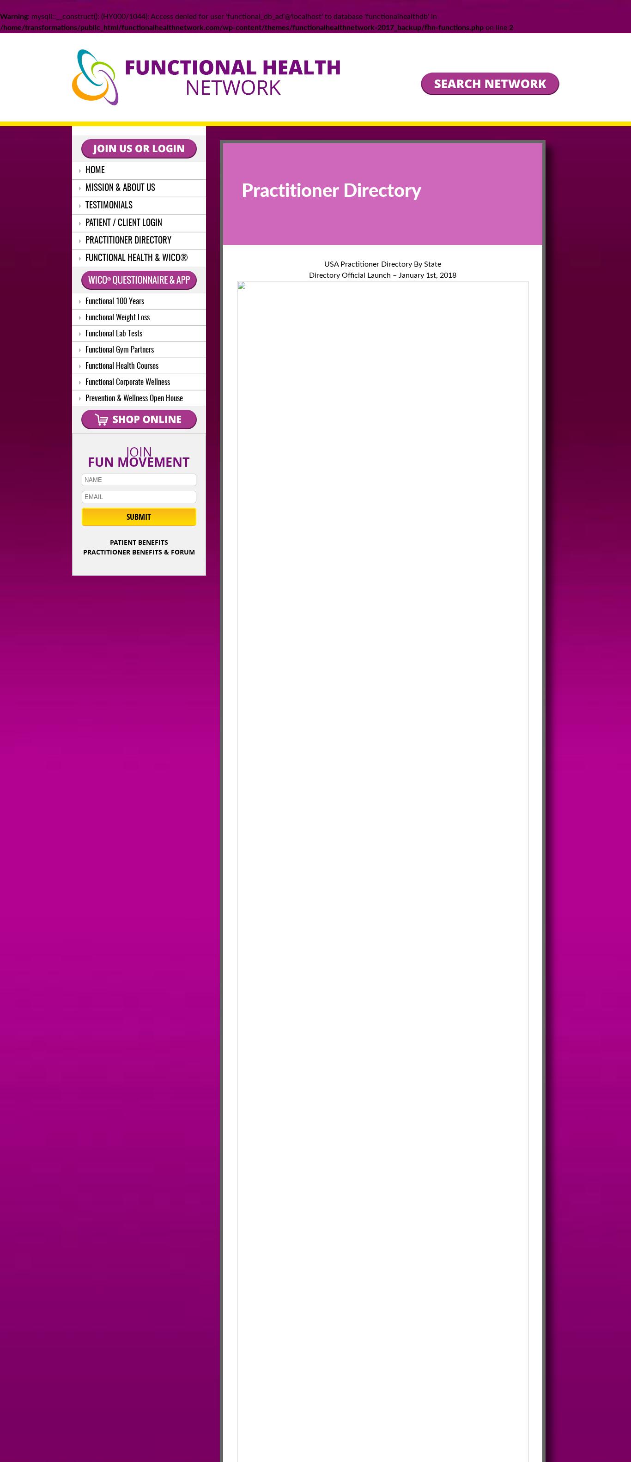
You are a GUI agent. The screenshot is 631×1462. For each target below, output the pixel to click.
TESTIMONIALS (108, 205)
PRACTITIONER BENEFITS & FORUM (139, 552)
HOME (94, 170)
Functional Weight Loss (117, 318)
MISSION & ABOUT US (119, 188)
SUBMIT (139, 517)
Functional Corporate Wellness (127, 382)
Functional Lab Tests (113, 334)
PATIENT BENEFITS (139, 542)
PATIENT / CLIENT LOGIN (123, 223)
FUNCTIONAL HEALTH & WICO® (136, 258)
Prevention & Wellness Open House (133, 398)
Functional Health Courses (121, 366)
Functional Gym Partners (119, 350)
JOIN (139, 455)
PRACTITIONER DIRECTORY (127, 241)
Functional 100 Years (114, 301)
